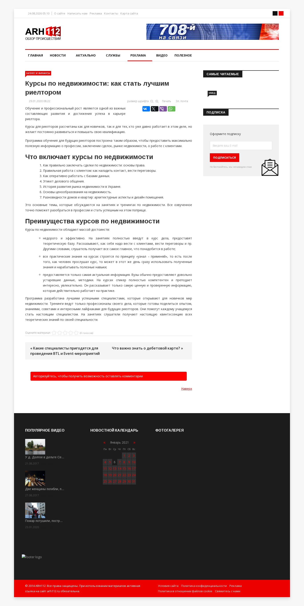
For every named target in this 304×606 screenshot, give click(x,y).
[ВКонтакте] (146, 108)
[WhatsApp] (171, 108)
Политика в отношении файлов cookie (185, 591)
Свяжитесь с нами (227, 591)
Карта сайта (129, 13)
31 (134, 481)
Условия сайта (168, 586)
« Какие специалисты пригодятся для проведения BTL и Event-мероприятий (65, 351)
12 (110, 468)
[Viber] (163, 108)
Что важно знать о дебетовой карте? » (147, 348)
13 (114, 468)
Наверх (186, 388)
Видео (162, 55)
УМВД (212, 93)
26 (110, 481)
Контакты (111, 13)
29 (124, 481)
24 (134, 475)
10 (134, 462)
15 (124, 468)
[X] (154, 108)
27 (114, 481)
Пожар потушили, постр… (44, 521)
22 (124, 475)
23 (129, 475)
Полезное (183, 55)
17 (134, 468)
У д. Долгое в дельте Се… (44, 457)
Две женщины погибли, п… (44, 489)
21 (119, 475)
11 (105, 468)
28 (119, 481)
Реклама (96, 13)
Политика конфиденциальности (204, 586)
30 (129, 481)
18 (105, 475)
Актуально (86, 55)
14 (119, 468)
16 (129, 468)
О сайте (59, 13)
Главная (35, 55)
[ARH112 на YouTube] (212, 32)
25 (105, 481)
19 (110, 475)
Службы (113, 55)
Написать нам (77, 13)
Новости (58, 55)
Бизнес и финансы (38, 73)
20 (114, 475)
